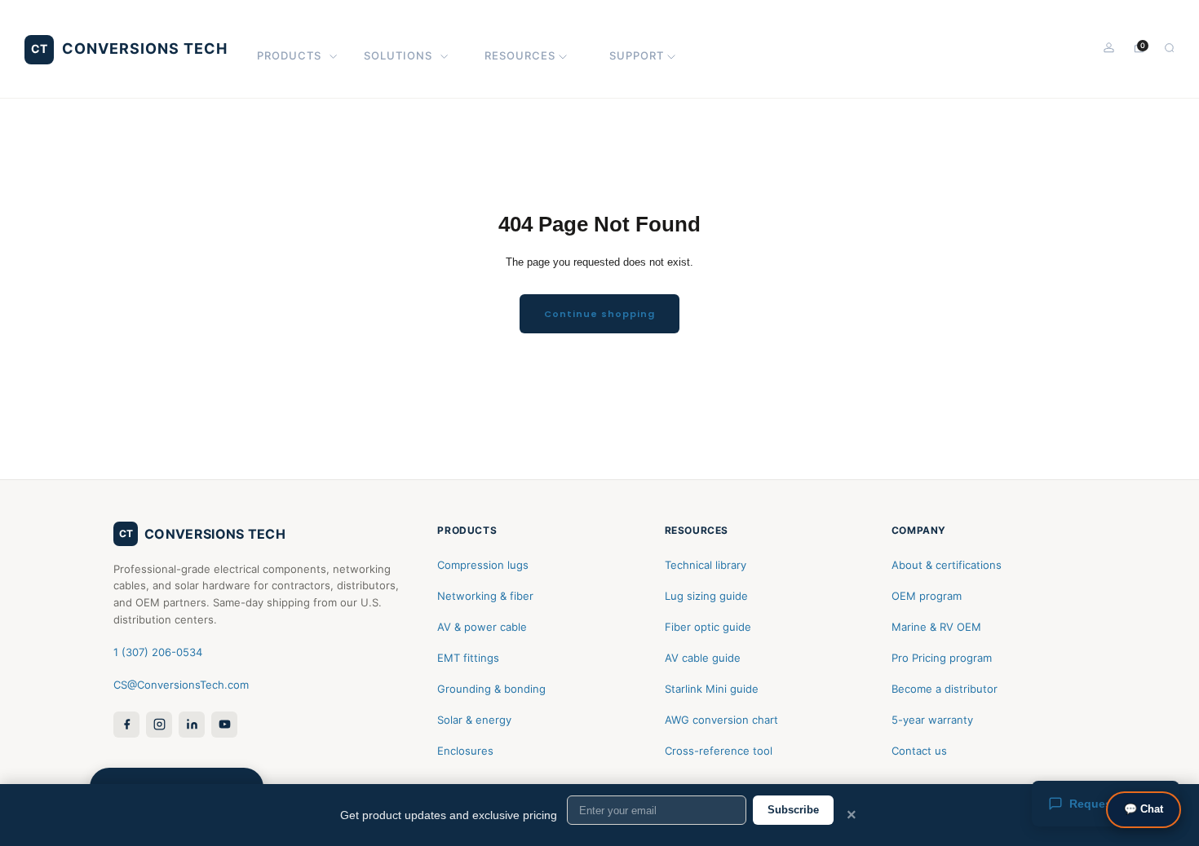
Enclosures (465, 750)
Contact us (919, 750)
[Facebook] (126, 725)
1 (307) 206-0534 (157, 652)
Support (636, 55)
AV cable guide (703, 657)
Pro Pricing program (942, 657)
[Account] (1109, 47)
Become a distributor (945, 688)
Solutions (398, 55)
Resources (519, 55)
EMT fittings (468, 657)
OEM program (927, 595)
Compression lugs (483, 564)
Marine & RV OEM (936, 626)
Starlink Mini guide (712, 688)
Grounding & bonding (491, 688)
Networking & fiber (485, 595)
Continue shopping (599, 313)
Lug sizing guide (706, 595)
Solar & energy (474, 719)
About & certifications (947, 564)
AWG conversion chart (721, 719)
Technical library (705, 564)
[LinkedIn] (192, 725)
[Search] (1169, 47)
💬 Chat (1143, 809)
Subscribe (793, 810)
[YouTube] (224, 725)
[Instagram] (159, 725)
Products (289, 55)
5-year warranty (932, 719)
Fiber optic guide (708, 626)
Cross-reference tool (718, 750)
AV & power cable (482, 626)
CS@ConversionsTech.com (181, 684)
